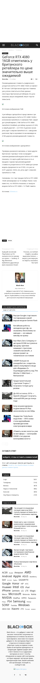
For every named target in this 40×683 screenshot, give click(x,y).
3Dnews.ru (13, 191)
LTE (26, 591)
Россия (27, 609)
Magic (33, 591)
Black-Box (5, 79)
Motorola (26, 594)
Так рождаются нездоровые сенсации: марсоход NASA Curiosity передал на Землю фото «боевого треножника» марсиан (25, 511)
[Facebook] (14, 675)
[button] (3, 45)
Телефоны (19, 50)
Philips (4, 602)
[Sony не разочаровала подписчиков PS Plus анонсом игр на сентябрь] (7, 408)
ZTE (22, 609)
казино (33, 609)
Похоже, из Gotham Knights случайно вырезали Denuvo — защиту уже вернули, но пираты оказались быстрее (30, 257)
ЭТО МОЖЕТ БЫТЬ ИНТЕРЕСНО (14, 307)
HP (22, 584)
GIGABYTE (23, 580)
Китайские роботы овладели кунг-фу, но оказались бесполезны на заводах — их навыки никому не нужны (24, 330)
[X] (20, 675)
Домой (4, 50)
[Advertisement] (20, 21)
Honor (15, 583)
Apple (17, 576)
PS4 (9, 601)
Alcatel (11, 573)
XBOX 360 (6, 609)
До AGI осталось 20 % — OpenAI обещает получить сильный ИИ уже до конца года (25, 397)
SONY (5, 605)
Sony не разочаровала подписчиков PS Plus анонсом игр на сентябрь (24, 408)
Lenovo (16, 591)
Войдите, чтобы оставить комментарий (20, 457)
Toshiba (14, 605)
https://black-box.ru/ (20, 288)
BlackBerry (33, 577)
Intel (16, 587)
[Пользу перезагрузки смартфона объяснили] (7, 564)
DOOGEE (9, 580)
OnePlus (16, 598)
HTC (27, 584)
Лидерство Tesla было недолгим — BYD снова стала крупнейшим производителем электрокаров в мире (23, 421)
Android (7, 576)
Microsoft (15, 594)
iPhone (6, 590)
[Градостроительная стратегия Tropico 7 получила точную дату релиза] (7, 383)
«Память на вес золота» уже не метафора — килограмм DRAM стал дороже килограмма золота (25, 435)
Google (6, 583)
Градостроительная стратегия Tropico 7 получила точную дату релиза (23, 384)
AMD (28, 572)
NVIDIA (10, 240)
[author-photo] (20, 282)
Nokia (33, 594)
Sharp (29, 602)
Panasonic (32, 598)
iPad (27, 587)
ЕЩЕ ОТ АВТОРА (9, 310)
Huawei (6, 587)
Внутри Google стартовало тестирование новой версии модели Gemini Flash (25, 318)
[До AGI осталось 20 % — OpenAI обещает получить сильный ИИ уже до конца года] (7, 395)
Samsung (19, 601)
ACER (4, 572)
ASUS (25, 576)
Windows (24, 605)
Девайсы (11, 50)
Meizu (4, 594)
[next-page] (6, 444)
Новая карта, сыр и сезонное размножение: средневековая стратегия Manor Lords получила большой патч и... (25, 525)
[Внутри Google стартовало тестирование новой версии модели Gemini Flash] (7, 317)
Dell (4, 580)
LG (22, 591)
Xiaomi (15, 609)
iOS (22, 587)
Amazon (18, 572)
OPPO (24, 598)
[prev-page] (3, 444)
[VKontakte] (25, 675)
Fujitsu (15, 580)
